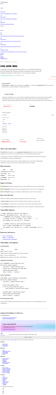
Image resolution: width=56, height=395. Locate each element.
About (4, 376)
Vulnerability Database (6, 351)
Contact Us (5, 378)
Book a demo (5, 58)
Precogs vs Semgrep (6, 371)
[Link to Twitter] (3, 390)
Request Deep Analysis (7, 329)
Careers (5, 377)
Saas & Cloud (5, 359)
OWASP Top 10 (4, 130)
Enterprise (4, 379)
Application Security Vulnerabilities (10, 239)
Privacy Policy (14, 339)
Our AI (4, 380)
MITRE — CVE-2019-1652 (8, 237)
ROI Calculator (5, 352)
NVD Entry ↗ (4, 128)
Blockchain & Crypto (6, 362)
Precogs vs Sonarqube (6, 369)
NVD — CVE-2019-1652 (8, 235)
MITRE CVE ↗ (4, 129)
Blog (3, 350)
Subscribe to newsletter (28, 337)
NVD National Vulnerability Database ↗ (10, 317)
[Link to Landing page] (28, 2)
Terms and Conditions (4, 384)
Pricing (4, 354)
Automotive (5, 361)
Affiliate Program (6, 381)
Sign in (1, 58)
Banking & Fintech (6, 358)
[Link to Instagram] (3, 392)
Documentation (5, 353)
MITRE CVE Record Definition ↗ (9, 318)
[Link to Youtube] (3, 393)
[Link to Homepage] (4, 334)
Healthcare (4, 360)
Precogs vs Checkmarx (7, 368)
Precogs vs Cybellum (6, 372)
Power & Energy (5, 363)
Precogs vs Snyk (5, 367)
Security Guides (4, 132)
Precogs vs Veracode (6, 370)
